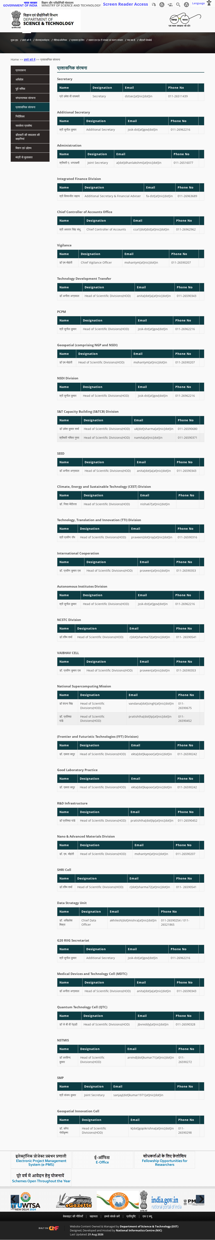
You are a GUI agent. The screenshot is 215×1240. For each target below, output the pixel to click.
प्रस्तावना (21, 70)
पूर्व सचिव (20, 89)
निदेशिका (20, 116)
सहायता (94, 1216)
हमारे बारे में (26, 40)
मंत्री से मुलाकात (24, 157)
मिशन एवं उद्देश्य (23, 148)
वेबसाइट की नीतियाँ (73, 1216)
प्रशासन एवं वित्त (77, 40)
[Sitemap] (186, 3)
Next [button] (200, 1199)
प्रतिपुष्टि (131, 1216)
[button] (161, 3)
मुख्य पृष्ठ (14, 40)
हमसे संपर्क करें (112, 1216)
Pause (13, 1207)
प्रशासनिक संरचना (25, 107)
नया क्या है (131, 40)
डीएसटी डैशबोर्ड (145, 40)
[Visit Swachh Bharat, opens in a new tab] (184, 19)
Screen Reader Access (125, 3)
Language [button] (198, 3)
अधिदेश (19, 79)
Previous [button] (15, 1199)
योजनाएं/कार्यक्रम (42, 40)
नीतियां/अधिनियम (60, 40)
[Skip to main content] (153, 3)
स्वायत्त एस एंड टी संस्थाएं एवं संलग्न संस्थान (105, 40)
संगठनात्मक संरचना (25, 98)
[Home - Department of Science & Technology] (46, 20)
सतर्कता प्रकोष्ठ (24, 126)
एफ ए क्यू (147, 1216)
